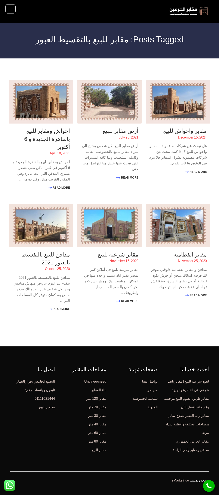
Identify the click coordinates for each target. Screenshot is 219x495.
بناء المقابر (98, 390)
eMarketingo (180, 480)
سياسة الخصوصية (145, 398)
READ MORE (198, 171)
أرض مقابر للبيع (120, 131)
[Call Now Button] (209, 486)
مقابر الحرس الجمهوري (192, 441)
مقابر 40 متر (97, 424)
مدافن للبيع (47, 407)
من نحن (152, 390)
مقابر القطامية (190, 254)
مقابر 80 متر (97, 441)
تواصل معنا (150, 381)
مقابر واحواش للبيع (185, 131)
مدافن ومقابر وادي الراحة (191, 450)
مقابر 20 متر (97, 407)
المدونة (153, 407)
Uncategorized (95, 381)
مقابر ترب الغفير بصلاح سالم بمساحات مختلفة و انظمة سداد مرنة (187, 424)
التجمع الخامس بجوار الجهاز (35, 381)
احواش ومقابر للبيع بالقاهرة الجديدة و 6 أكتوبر (47, 139)
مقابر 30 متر (97, 415)
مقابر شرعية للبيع (118, 254)
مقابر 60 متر (97, 433)
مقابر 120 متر (96, 398)
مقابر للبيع (99, 450)
